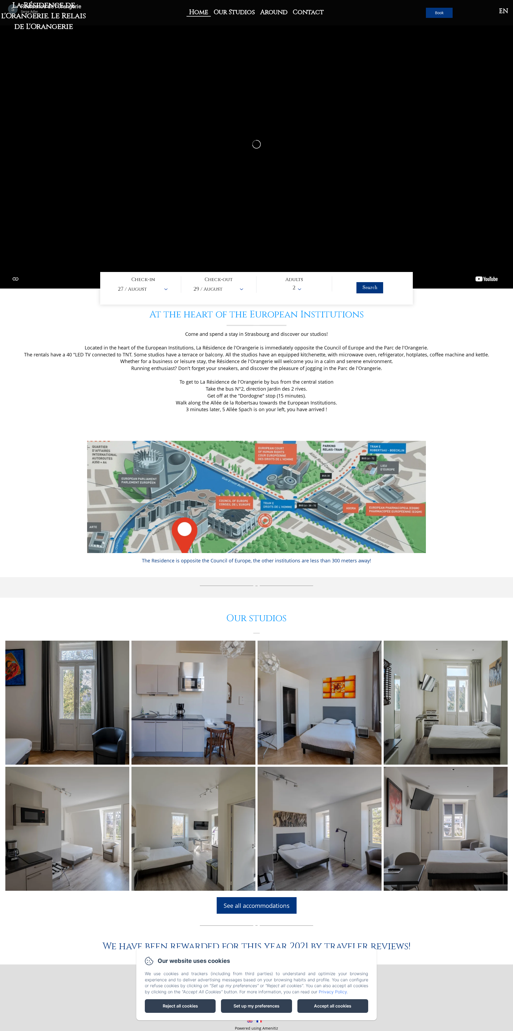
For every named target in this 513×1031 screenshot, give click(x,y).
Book (439, 12)
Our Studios (234, 12)
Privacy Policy (333, 991)
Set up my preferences (256, 1006)
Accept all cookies (332, 1006)
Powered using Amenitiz (256, 1028)
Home (198, 12)
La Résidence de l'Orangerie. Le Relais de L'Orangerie (43, 16)
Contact (308, 12)
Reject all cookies (180, 1006)
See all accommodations (257, 905)
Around (273, 12)
